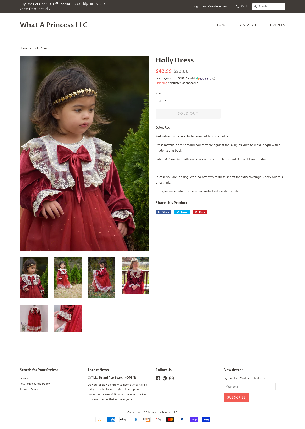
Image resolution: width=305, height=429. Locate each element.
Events (277, 25)
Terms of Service (30, 389)
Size (158, 94)
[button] (220, 78)
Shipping (161, 83)
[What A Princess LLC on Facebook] (158, 379)
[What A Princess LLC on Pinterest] (164, 379)
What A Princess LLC (54, 25)
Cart (244, 6)
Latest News (98, 370)
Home (222, 25)
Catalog (249, 25)
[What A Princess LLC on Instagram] (171, 379)
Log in (197, 6)
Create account (219, 6)
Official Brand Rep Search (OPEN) (112, 378)
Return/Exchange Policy (35, 383)
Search (24, 378)
